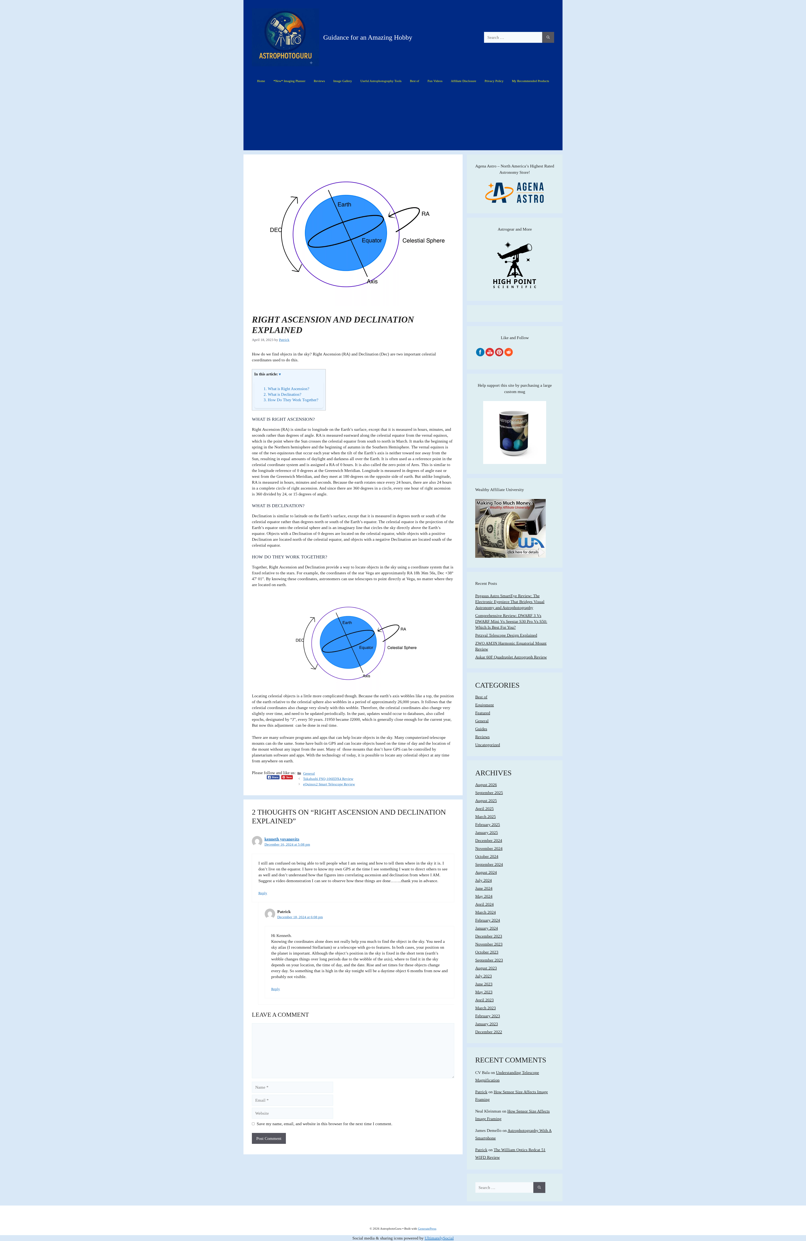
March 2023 (485, 1008)
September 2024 (489, 864)
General (309, 774)
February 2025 (487, 824)
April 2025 (484, 808)
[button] (280, 374)
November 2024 (488, 848)
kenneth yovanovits (281, 839)
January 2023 (486, 1024)
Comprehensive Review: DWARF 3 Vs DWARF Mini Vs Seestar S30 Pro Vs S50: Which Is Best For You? (511, 621)
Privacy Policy (494, 81)
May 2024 (483, 896)
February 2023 (487, 1016)
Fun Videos (435, 81)
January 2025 (486, 832)
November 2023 (488, 944)
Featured (482, 713)
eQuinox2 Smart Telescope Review (329, 784)
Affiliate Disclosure (463, 81)
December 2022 (488, 1031)
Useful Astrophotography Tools (381, 81)
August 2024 (486, 872)
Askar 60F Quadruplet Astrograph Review (511, 657)
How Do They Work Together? (291, 400)
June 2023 (483, 984)
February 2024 (487, 920)
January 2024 (486, 928)
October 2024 (486, 856)
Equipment (484, 705)
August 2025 (486, 800)
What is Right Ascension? (286, 389)
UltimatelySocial (439, 1238)
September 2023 (489, 960)
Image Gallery (342, 81)
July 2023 (483, 976)
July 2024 (483, 880)
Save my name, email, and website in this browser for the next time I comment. (324, 1123)
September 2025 (489, 792)
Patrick (481, 1091)
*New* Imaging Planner (289, 81)
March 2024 (485, 912)
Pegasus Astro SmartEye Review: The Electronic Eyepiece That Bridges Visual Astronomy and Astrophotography (509, 601)
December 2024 (488, 840)
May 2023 (483, 992)
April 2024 (484, 904)
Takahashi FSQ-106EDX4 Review (328, 779)
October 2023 (486, 952)
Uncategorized (487, 744)
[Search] (548, 37)
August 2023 (486, 968)
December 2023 (488, 936)
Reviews (319, 81)
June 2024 (483, 888)
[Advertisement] (403, 118)
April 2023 (484, 1000)
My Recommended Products (530, 81)
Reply (262, 893)
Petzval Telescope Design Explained (506, 635)
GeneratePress (427, 1228)
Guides (481, 728)
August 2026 (486, 784)
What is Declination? (282, 394)
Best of (414, 81)
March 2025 (485, 816)
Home (261, 81)
